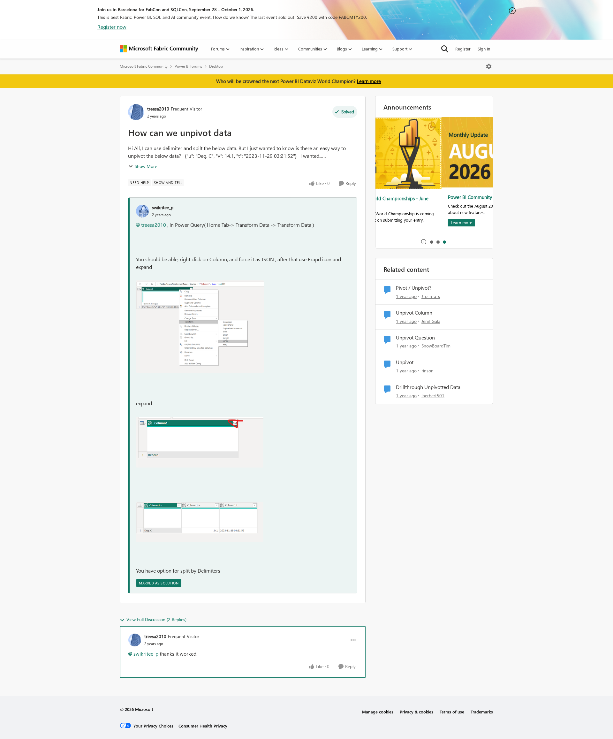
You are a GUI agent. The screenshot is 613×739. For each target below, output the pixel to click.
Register (463, 48)
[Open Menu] (488, 66)
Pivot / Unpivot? (413, 288)
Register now (111, 26)
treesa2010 (158, 109)
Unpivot (404, 362)
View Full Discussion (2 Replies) (156, 619)
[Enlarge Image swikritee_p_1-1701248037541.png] (199, 442)
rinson (427, 371)
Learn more (369, 81)
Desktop (216, 66)
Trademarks (482, 711)
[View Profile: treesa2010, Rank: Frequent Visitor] (136, 112)
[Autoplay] (424, 242)
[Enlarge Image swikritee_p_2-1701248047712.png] (199, 522)
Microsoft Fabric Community (144, 66)
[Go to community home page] (159, 48)
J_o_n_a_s (430, 296)
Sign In (484, 48)
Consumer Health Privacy (202, 725)
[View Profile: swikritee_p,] (142, 211)
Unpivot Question (415, 337)
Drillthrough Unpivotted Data (428, 387)
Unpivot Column (414, 312)
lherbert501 (432, 395)
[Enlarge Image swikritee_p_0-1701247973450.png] (200, 326)
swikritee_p (162, 207)
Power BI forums (188, 66)
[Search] (445, 49)
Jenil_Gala (430, 321)
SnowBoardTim (435, 346)
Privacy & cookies (416, 711)
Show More (146, 166)
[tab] (431, 242)
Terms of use (452, 711)
